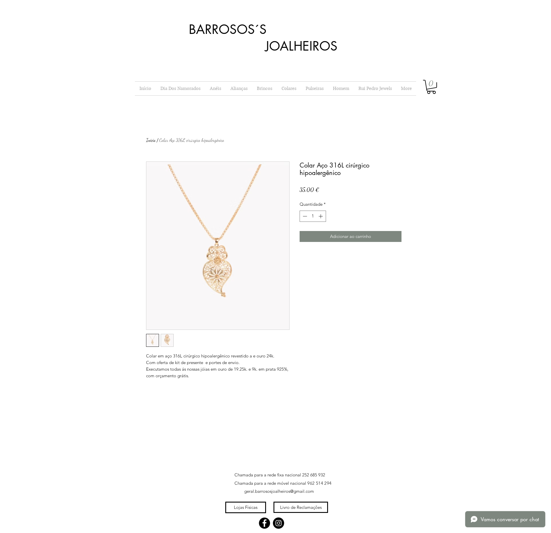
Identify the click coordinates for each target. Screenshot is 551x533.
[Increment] (321, 216)
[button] (431, 87)
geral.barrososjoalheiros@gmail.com (279, 491)
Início (151, 140)
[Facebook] (264, 523)
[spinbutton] (312, 216)
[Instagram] (278, 523)
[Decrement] (304, 216)
